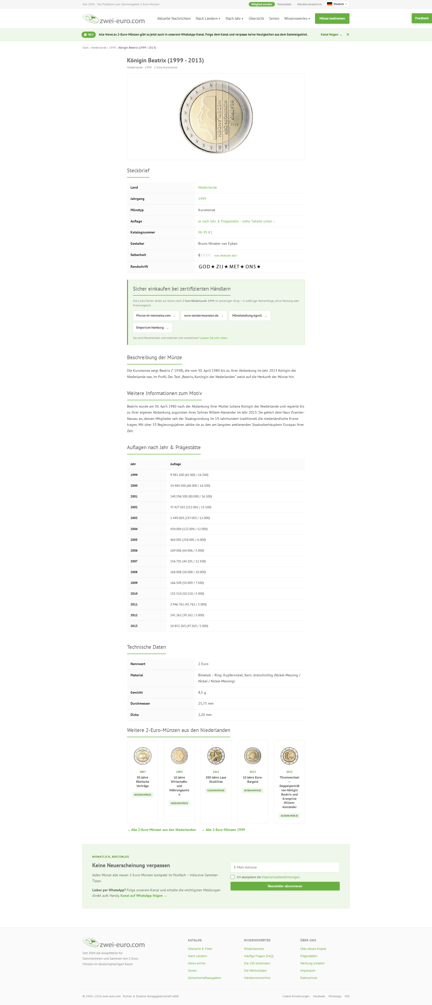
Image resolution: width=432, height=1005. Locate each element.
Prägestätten (308, 956)
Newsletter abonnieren (285, 886)
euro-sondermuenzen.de (204, 315)
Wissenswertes (296, 18)
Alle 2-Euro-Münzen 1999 (225, 829)
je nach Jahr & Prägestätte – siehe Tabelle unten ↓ (236, 221)
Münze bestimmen (332, 18)
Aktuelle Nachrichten (174, 18)
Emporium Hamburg (152, 327)
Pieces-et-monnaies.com (156, 315)
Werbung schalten (312, 963)
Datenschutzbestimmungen (281, 877)
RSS (347, 996)
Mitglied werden (262, 4)
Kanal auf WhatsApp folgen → (143, 895)
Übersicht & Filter (200, 949)
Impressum (308, 970)
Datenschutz (308, 978)
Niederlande (98, 47)
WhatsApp (334, 996)
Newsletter (285, 4)
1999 (112, 47)
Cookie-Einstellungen (296, 996)
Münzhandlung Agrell (249, 315)
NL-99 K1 (205, 232)
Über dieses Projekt (313, 949)
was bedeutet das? (225, 255)
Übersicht (256, 18)
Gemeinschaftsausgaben (204, 978)
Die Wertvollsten (255, 970)
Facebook (319, 996)
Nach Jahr (233, 18)
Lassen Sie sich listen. (214, 338)
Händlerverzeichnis (309, 4)
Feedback (421, 18)
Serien (274, 18)
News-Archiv (197, 963)
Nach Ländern (207, 18)
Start (85, 47)
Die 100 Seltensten (257, 963)
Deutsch (340, 4)
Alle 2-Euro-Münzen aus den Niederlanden (163, 829)
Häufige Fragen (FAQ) (259, 956)
